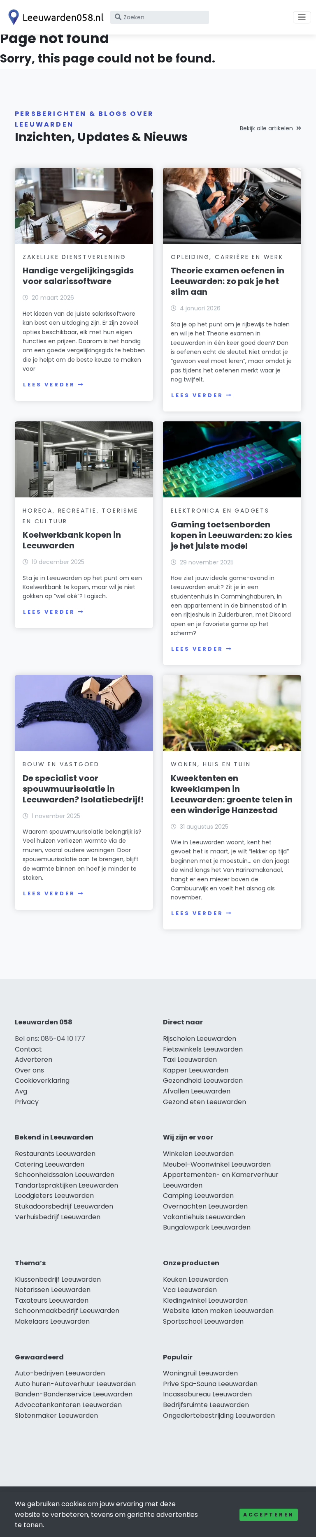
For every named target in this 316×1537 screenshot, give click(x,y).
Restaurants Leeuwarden (55, 1153)
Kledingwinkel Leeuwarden (205, 1300)
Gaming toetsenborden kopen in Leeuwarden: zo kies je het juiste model (231, 535)
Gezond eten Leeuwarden (204, 1102)
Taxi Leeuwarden (190, 1059)
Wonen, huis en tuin (211, 764)
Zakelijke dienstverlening (74, 257)
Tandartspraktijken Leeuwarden (66, 1185)
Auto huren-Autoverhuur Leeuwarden (75, 1384)
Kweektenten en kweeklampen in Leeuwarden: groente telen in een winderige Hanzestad (232, 794)
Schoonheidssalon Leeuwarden (64, 1174)
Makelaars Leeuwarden (52, 1321)
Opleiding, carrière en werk (227, 257)
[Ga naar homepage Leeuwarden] (54, 17)
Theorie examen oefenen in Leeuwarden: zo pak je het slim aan (227, 281)
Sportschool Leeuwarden (203, 1321)
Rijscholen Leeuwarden (199, 1038)
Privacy (27, 1102)
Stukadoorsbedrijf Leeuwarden (64, 1206)
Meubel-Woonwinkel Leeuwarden (217, 1164)
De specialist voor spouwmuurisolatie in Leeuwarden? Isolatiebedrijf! (83, 788)
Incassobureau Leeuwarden (207, 1394)
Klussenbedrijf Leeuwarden (58, 1279)
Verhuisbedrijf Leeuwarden (57, 1217)
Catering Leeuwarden (49, 1164)
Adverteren (33, 1059)
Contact (28, 1049)
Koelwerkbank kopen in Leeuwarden (72, 540)
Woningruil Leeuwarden (200, 1373)
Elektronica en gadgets (220, 510)
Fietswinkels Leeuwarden (203, 1049)
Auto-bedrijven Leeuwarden (60, 1373)
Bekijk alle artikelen (266, 128)
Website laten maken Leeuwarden (218, 1310)
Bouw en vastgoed (61, 764)
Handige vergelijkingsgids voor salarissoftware (78, 276)
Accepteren (268, 1514)
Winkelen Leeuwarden (198, 1153)
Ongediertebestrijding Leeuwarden (219, 1415)
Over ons (29, 1070)
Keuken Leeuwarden (195, 1279)
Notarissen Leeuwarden (53, 1289)
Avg (21, 1091)
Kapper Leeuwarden (195, 1070)
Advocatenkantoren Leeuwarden (68, 1405)
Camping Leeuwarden (198, 1195)
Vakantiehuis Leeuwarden (204, 1217)
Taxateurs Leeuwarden (51, 1300)
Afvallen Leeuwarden (196, 1091)
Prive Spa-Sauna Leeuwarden (210, 1384)
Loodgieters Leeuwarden (54, 1195)
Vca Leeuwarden (190, 1289)
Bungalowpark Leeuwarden (207, 1227)
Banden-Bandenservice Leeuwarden (73, 1394)
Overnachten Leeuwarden (205, 1206)
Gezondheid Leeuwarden (203, 1080)
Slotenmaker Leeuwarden (56, 1415)
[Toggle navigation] (302, 17)
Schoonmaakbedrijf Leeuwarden (67, 1310)
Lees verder (49, 384)
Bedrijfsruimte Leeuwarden (206, 1405)
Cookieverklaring (42, 1080)
